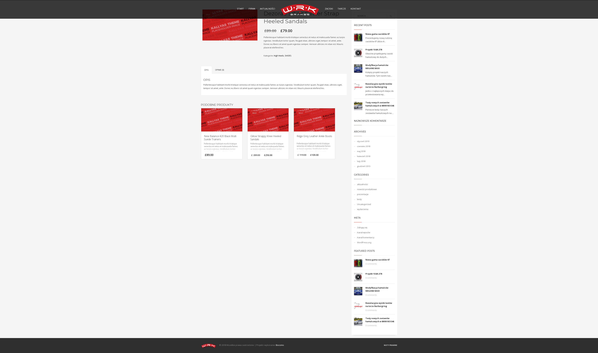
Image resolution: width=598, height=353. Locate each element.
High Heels (279, 55)
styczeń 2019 (363, 141)
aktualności (362, 184)
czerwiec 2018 (363, 146)
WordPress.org (364, 242)
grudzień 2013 (363, 166)
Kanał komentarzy (365, 237)
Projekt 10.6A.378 (373, 49)
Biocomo (280, 345)
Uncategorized (364, 204)
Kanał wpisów (363, 232)
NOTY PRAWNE (390, 345)
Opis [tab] (206, 70)
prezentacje (362, 194)
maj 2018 (361, 151)
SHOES (288, 55)
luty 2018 (361, 161)
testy (359, 199)
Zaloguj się (362, 227)
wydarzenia (362, 209)
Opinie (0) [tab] (219, 69)
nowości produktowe (367, 189)
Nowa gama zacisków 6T (377, 34)
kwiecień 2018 (363, 156)
